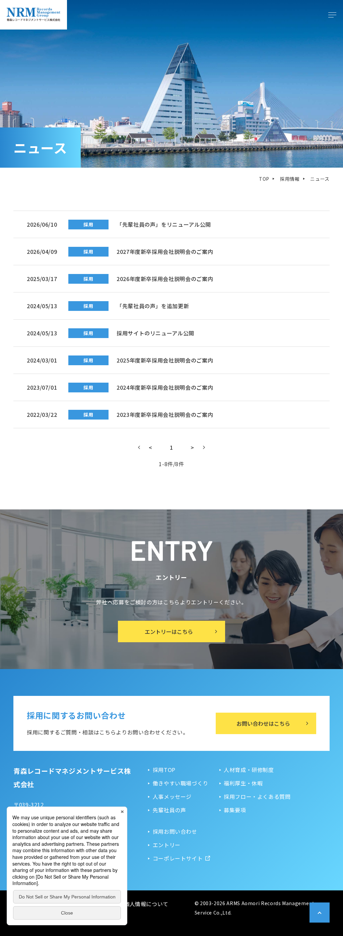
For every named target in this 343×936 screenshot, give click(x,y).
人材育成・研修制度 (249, 770)
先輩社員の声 (169, 810)
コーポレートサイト (178, 858)
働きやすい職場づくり (180, 783)
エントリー (167, 845)
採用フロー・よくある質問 (257, 796)
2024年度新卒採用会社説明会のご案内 (148, 387)
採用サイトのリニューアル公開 (138, 333)
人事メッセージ (172, 796)
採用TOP (164, 770)
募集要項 (235, 810)
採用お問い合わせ (175, 831)
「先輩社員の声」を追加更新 (136, 306)
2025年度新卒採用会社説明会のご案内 (148, 360)
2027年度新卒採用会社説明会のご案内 (148, 251)
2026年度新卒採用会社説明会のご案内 (148, 279)
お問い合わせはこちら (263, 723)
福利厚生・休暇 (243, 783)
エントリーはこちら (169, 631)
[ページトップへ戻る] (320, 912)
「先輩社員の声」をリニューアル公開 (147, 224)
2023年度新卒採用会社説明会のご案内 (148, 414)
